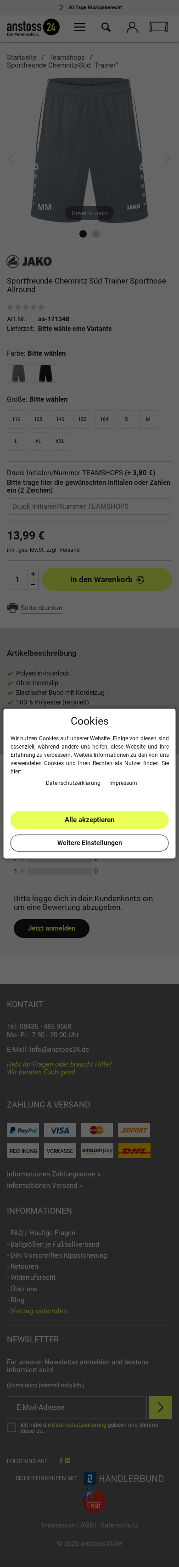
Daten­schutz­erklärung (74, 783)
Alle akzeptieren (89, 820)
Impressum (123, 783)
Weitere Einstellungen (89, 842)
